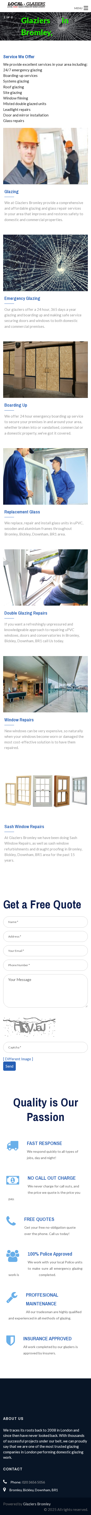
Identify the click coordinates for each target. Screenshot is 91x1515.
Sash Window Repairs (24, 826)
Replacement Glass (22, 512)
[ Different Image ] (18, 1059)
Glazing (11, 191)
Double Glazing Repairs (25, 613)
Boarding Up (15, 405)
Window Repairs (19, 719)
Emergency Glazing (22, 298)
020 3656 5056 (33, 1482)
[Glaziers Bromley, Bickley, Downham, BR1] (36, 4)
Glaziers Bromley (37, 1504)
